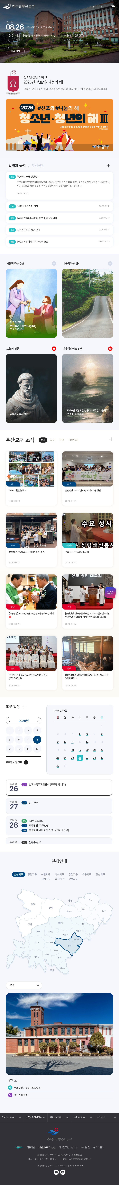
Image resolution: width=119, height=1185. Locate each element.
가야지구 (59, 874)
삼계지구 (46, 878)
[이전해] (9, 721)
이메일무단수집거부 (68, 1147)
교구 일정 (13, 706)
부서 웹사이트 (8, 1117)
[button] (99, 148)
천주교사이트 (79, 1117)
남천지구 (18, 874)
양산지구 (100, 874)
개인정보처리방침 (47, 1147)
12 (37, 748)
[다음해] (38, 721)
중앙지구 (32, 874)
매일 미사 (15, 51)
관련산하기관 (55, 1117)
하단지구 (46, 874)
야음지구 (73, 878)
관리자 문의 (98, 1147)
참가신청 (101, 1117)
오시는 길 (85, 1147)
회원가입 (102, 7)
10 (19, 748)
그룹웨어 (19, 1147)
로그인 (91, 7)
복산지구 (59, 878)
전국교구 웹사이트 (34, 1117)
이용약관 (31, 1147)
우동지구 (86, 874)
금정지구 (73, 874)
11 (28, 748)
